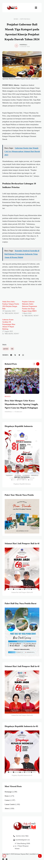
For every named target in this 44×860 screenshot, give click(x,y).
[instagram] (6, 859)
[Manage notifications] (4, 856)
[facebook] (3, 859)
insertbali (23, 44)
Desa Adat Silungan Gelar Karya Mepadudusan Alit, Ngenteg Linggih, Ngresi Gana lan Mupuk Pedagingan (21, 404)
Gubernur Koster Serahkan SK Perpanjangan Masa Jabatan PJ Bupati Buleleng (8, 324)
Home (16, 19)
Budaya (8, 396)
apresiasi (5, 349)
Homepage (8, 792)
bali (12, 349)
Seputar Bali (25, 19)
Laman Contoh (10, 804)
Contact (7, 800)
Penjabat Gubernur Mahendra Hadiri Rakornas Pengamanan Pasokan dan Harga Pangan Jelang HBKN (29, 306)
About (7, 808)
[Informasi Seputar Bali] (12, 8)
